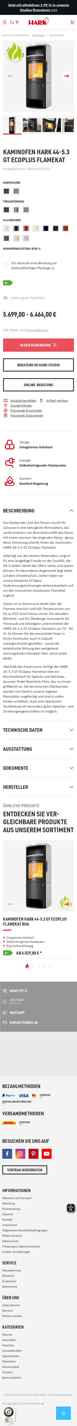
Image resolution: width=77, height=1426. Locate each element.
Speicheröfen (11, 1356)
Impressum (9, 1225)
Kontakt (7, 1219)
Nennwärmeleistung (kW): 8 (21, 249)
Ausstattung (17, 749)
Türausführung (13, 201)
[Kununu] (37, 1061)
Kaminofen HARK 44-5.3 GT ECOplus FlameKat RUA (35, 921)
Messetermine (11, 1270)
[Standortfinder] (17, 22)
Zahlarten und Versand (16, 1198)
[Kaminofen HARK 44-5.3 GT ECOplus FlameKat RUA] (38, 875)
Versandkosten (37, 330)
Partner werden (12, 1316)
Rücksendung (11, 1209)
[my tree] (40, 1043)
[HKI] (63, 1043)
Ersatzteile (9, 1281)
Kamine (7, 1334)
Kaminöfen (9, 1340)
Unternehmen (11, 1305)
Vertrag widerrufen (24, 1169)
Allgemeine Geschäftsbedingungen (25, 1230)
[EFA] (13, 1057)
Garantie (7, 1214)
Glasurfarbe (12, 220)
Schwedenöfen (12, 1351)
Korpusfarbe (11, 183)
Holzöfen (8, 1345)
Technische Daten (23, 730)
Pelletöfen (9, 1361)
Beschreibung (18, 510)
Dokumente (15, 768)
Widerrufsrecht (12, 1236)
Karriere (7, 1310)
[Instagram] (20, 1154)
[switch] (8, 1420)
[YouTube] (47, 1154)
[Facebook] (7, 1154)
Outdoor (7, 1372)
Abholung (8, 1203)
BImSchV (8, 1276)
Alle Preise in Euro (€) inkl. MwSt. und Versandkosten (37, 1395)
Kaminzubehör (11, 1377)
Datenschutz (10, 1241)
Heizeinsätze (10, 1367)
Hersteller (15, 787)
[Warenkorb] (72, 22)
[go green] (13, 1043)
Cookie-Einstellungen (16, 1252)
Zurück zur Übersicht (15, 35)
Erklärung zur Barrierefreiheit (21, 1246)
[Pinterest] (33, 1154)
